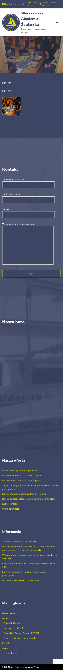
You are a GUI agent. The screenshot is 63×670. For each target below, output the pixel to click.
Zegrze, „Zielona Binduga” (49, 4)
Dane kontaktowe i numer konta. (20, 638)
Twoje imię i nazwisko (13, 179)
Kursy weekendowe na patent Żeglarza (22, 475)
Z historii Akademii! (13, 623)
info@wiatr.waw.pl (13, 4)
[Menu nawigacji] (57, 22)
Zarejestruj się (11, 653)
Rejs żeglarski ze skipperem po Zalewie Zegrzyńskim (28, 498)
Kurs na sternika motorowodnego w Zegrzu (24, 494)
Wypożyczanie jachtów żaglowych (19, 470)
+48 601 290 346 (31, 4)
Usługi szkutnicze (10, 508)
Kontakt (6, 643)
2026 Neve (7, 667)
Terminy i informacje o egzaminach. (19, 541)
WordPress (33, 667)
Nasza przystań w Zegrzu (16, 628)
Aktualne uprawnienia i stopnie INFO (20, 580)
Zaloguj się (7, 648)
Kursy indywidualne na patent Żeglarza (21, 480)
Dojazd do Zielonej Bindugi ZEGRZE (21, 633)
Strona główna (11, 45)
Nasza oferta (8, 613)
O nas (5, 618)
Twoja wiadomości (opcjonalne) (18, 224)
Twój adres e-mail (11, 194)
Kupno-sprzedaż (10, 503)
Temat (5, 209)
